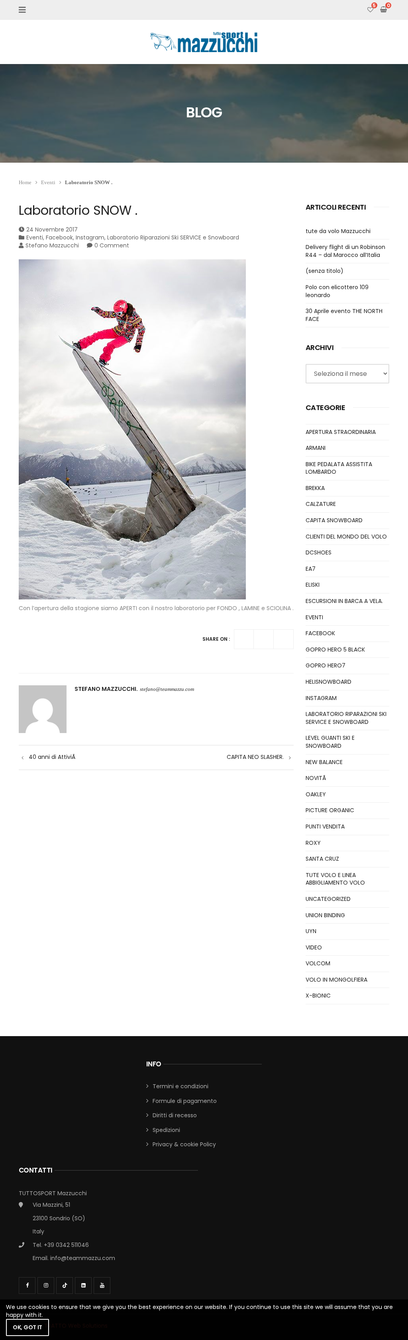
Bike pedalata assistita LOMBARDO (339, 468)
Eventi (48, 182)
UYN (311, 931)
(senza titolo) (324, 271)
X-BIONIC (318, 996)
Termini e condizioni (180, 1086)
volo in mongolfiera (336, 980)
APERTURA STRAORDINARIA (341, 432)
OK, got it (27, 1327)
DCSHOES (319, 552)
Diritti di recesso (175, 1115)
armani (316, 448)
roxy (313, 843)
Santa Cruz (322, 859)
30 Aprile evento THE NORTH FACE (344, 315)
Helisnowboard (328, 682)
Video (314, 947)
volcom (318, 963)
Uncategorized (328, 899)
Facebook (59, 237)
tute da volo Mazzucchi (338, 231)
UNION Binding (325, 915)
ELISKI (313, 585)
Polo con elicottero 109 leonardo (337, 291)
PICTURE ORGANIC (330, 810)
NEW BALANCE (324, 762)
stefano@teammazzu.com (167, 689)
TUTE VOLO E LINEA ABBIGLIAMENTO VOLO (335, 879)
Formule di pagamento (185, 1101)
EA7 (311, 569)
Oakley (316, 794)
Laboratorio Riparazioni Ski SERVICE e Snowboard (173, 237)
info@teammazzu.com (82, 1258)
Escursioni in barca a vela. (344, 601)
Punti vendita (325, 826)
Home (25, 182)
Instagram (90, 237)
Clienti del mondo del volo (346, 537)
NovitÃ (317, 778)
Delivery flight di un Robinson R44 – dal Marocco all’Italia (345, 251)
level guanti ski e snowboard (330, 742)
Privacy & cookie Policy (184, 1144)
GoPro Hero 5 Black (335, 649)
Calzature (321, 504)
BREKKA (315, 488)
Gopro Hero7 (325, 665)
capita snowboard (334, 520)
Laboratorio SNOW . (78, 210)
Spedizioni (166, 1130)
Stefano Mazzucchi (52, 245)
